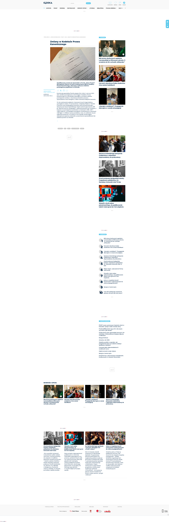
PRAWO (69, 128)
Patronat (105, 506)
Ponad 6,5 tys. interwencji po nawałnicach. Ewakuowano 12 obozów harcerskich (111, 356)
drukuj (64, 90)
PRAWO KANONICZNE (75, 128)
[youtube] (167, 26)
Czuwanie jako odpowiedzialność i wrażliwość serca (109, 348)
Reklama (91, 506)
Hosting (120, 506)
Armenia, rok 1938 (104, 340)
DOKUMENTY (60, 128)
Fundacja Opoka (49, 506)
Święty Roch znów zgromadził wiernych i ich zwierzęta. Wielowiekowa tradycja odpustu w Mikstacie (111, 334)
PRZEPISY (82, 128)
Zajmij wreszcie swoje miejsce (107, 351)
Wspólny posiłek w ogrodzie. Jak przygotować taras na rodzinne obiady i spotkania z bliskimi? (110, 343)
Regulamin (77, 506)
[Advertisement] (84, 21)
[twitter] (167, 24)
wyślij (67, 90)
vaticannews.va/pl (51, 92)
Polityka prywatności (63, 506)
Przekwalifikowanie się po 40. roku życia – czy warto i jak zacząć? (111, 329)
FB (58, 90)
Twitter (61, 90)
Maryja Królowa (103, 337)
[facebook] (167, 22)
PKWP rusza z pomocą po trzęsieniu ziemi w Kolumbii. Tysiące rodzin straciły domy (111, 325)
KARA (65, 128)
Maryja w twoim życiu (105, 353)
